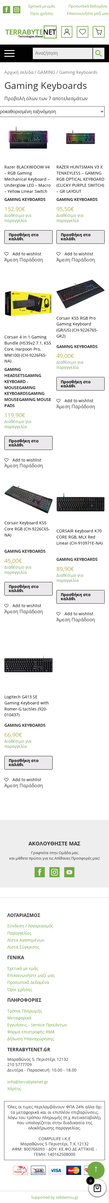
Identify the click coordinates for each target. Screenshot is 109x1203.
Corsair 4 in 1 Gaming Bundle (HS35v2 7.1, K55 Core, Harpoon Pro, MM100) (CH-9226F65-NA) (27, 349)
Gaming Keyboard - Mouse (22, 381)
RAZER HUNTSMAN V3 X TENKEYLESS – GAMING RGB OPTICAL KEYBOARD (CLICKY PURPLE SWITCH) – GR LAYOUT (80, 179)
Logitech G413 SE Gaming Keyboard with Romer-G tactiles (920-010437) (26, 705)
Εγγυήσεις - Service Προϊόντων (37, 1025)
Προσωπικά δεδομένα (88, 6)
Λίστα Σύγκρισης (23, 947)
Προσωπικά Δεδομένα (28, 982)
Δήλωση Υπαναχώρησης (30, 1038)
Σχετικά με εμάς (41, 6)
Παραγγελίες (19, 933)
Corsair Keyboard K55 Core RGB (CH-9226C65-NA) (27, 529)
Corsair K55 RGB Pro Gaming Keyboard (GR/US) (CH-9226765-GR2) (77, 327)
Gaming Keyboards (25, 199)
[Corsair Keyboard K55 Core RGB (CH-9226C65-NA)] (28, 499)
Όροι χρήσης (41, 13)
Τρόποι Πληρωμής (24, 1011)
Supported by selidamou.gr (54, 1197)
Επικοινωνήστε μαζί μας (88, 13)
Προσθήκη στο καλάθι (24, 236)
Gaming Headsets (14, 372)
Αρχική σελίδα (18, 72)
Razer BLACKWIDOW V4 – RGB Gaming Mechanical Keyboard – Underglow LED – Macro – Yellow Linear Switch (27, 179)
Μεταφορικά (19, 1018)
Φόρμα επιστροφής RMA (31, 1031)
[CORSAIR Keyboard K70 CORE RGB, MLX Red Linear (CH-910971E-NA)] (80, 503)
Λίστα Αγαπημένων (25, 940)
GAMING (46, 72)
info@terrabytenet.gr (27, 1082)
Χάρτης (14, 1088)
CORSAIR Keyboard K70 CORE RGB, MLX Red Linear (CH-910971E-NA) (79, 537)
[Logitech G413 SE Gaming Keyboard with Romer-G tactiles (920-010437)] (28, 664)
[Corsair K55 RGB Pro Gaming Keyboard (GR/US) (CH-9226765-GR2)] (80, 294)
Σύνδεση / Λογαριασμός (30, 926)
